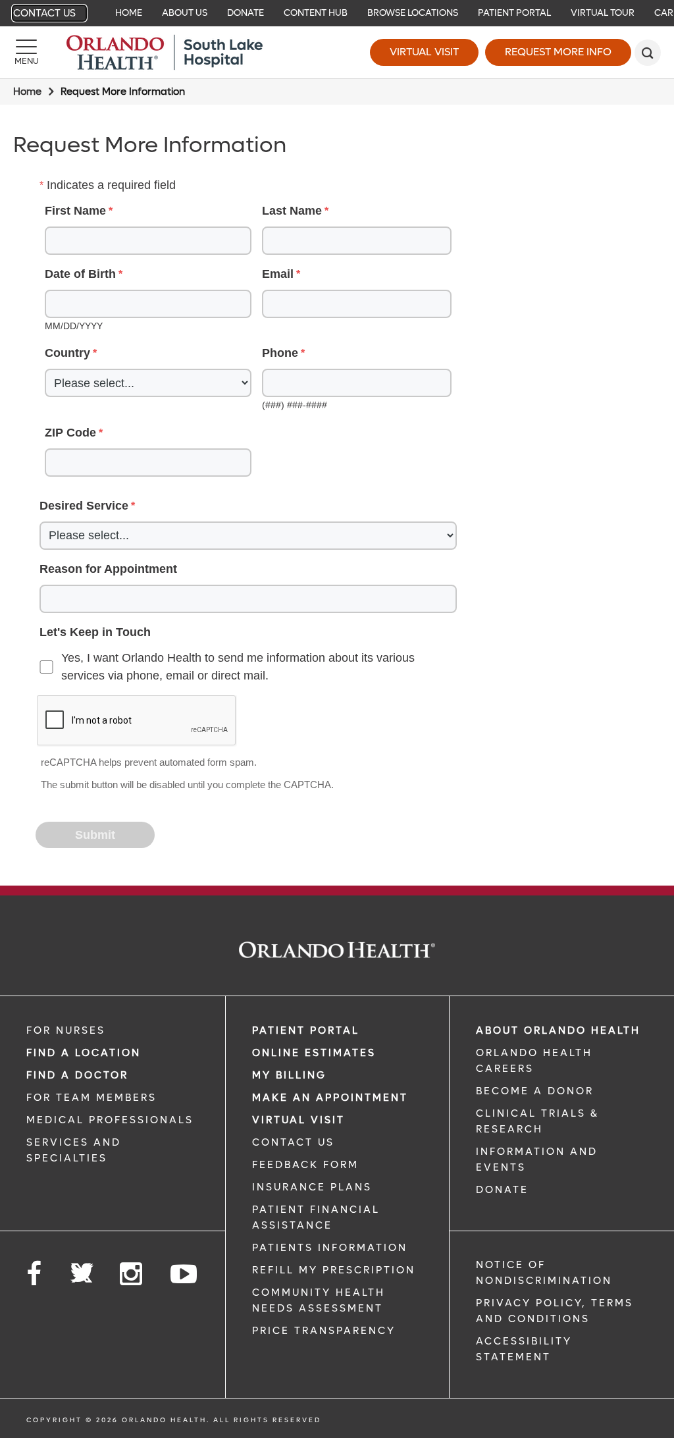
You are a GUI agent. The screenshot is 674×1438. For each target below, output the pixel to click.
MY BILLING (289, 1075)
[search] (648, 53)
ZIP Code (70, 432)
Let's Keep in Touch (95, 632)
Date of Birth (80, 273)
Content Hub (316, 13)
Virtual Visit (424, 52)
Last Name (292, 210)
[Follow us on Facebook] (34, 1274)
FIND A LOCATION (83, 1052)
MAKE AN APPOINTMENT (330, 1097)
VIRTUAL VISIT (298, 1120)
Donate (245, 13)
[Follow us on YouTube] (184, 1274)
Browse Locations (412, 13)
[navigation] (337, 13)
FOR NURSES (65, 1030)
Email (278, 273)
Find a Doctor (77, 1075)
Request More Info (558, 52)
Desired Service (83, 505)
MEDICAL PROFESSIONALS (110, 1120)
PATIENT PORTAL (305, 1030)
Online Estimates (314, 1052)
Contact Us (44, 13)
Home (128, 13)
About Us (184, 13)
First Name (75, 210)
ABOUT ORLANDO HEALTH (558, 1030)
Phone (280, 353)
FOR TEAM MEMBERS (91, 1097)
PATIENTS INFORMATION (329, 1247)
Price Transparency (324, 1330)
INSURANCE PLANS (312, 1187)
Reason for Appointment (108, 568)
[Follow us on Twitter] (81, 1269)
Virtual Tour (603, 13)
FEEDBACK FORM (305, 1164)
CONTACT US (293, 1142)
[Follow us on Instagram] (132, 1274)
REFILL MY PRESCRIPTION (333, 1270)
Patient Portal (514, 13)
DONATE (502, 1189)
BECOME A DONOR (535, 1091)
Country (67, 353)
